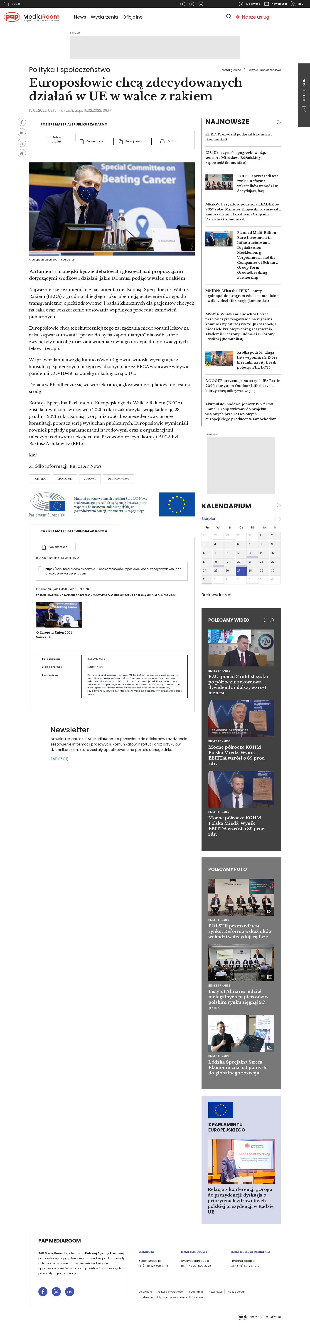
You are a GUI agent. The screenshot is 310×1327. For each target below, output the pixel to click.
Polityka (40, 479)
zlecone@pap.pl (149, 1261)
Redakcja (146, 1252)
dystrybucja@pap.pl (195, 1261)
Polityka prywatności (170, 1291)
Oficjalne (133, 17)
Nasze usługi (256, 17)
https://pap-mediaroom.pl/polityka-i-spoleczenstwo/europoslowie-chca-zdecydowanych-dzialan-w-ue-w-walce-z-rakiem (113, 571)
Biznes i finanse (219, 920)
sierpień (209, 518)
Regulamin (196, 1291)
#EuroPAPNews (119, 479)
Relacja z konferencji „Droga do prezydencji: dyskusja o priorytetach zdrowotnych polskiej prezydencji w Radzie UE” (241, 1201)
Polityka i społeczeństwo (264, 70)
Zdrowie (90, 479)
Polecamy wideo (228, 620)
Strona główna (231, 70)
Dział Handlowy (194, 1252)
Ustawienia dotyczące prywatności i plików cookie (172, 1297)
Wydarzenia (104, 17)
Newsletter (304, 90)
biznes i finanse (219, 671)
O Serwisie (145, 1291)
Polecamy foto (227, 869)
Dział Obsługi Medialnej (250, 1252)
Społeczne (64, 479)
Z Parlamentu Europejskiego (226, 1127)
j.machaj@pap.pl (243, 1261)
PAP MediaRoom (59, 1240)
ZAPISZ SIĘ (59, 758)
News (80, 17)
